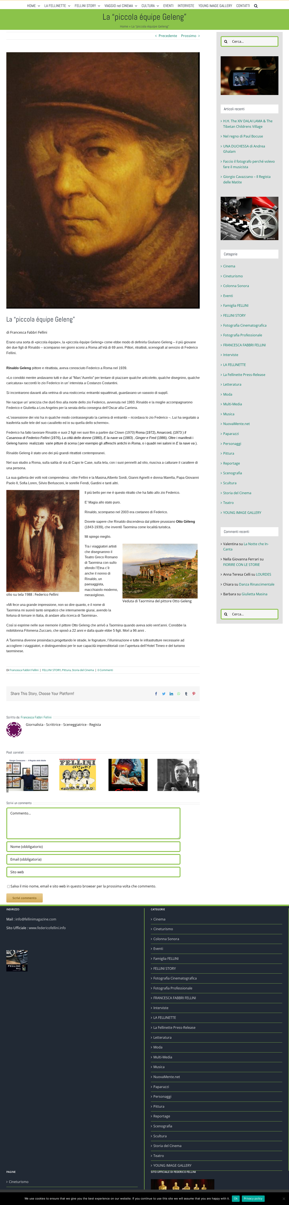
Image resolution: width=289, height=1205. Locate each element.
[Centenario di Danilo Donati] (178, 774)
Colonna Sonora (236, 285)
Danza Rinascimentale (256, 584)
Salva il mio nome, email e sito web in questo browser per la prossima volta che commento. (83, 886)
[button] (256, 4)
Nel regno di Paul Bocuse (243, 136)
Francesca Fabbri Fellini (24, 670)
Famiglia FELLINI (235, 305)
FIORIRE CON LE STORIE (241, 564)
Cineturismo (233, 276)
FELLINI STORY (51, 670)
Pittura (66, 670)
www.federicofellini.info (47, 928)
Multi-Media (232, 404)
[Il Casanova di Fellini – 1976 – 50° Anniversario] (128, 774)
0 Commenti (105, 670)
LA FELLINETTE (234, 364)
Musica (228, 414)
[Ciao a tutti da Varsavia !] (78, 774)
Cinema (229, 266)
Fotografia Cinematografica (245, 325)
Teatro (228, 502)
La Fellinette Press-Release (244, 374)
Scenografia (232, 473)
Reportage (231, 463)
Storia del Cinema (83, 670)
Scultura (230, 483)
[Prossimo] (198, 789)
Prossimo (188, 35)
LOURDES (263, 574)
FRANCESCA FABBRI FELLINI (244, 345)
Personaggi (232, 443)
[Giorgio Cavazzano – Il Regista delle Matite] (27, 774)
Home (124, 26)
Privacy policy (253, 1198)
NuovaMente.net (236, 423)
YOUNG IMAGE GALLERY (242, 512)
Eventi (228, 295)
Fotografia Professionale (242, 335)
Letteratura (232, 384)
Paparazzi (231, 433)
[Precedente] (7, 789)
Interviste (230, 354)
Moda (227, 394)
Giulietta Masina (254, 594)
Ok (236, 1198)
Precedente (168, 35)
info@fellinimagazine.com (35, 919)
